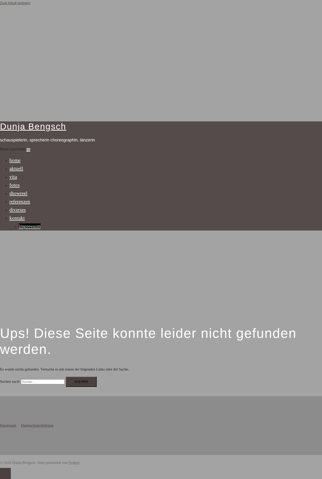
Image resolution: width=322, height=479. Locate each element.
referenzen (19, 201)
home (15, 160)
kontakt (17, 218)
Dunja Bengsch (33, 126)
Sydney (74, 463)
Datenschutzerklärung (37, 425)
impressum (30, 226)
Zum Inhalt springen (15, 3)
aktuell (16, 168)
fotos (14, 185)
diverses (17, 209)
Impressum (8, 425)
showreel (18, 193)
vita (13, 176)
